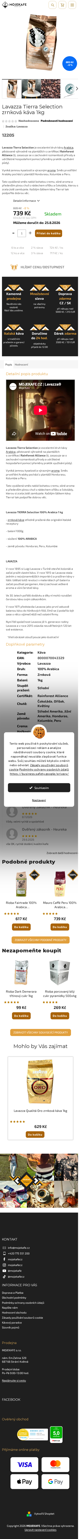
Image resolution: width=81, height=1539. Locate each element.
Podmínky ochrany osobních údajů (44, 769)
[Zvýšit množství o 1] (31, 234)
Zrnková (44, 674)
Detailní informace (24, 200)
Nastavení (39, 800)
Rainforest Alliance (53, 696)
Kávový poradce (12, 1322)
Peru (57, 720)
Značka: (17, 126)
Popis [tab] (8, 364)
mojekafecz (15, 1259)
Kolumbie (45, 720)
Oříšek (59, 701)
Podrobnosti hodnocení (57, 120)
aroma (51, 170)
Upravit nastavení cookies (40, 1529)
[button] (40, 1131)
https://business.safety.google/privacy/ (39, 773)
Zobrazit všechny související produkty (40, 1032)
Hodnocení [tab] (21, 364)
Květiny (44, 706)
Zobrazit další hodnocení (62, 853)
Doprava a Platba (12, 1292)
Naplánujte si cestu (14, 1380)
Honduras (59, 716)
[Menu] (72, 5)
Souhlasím (41, 788)
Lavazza (44, 663)
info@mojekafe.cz (19, 1247)
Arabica (68, 147)
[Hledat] (52, 5)
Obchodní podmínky (14, 1297)
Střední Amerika (50, 711)
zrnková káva (16, 519)
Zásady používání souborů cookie (22, 1317)
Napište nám (10, 1307)
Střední (43, 688)
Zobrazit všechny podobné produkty (40, 940)
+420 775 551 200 (18, 1253)
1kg (40, 680)
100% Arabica (48, 669)
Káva (42, 652)
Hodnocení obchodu (14, 1312)
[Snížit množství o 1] (13, 234)
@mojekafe (15, 1270)
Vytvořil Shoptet (44, 1513)
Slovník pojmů (10, 1327)
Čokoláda (45, 701)
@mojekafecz (16, 1276)
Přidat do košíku (49, 233)
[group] (40, 1098)
